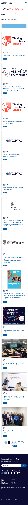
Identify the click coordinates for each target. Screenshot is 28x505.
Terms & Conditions (14, 495)
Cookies (22, 495)
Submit (24, 465)
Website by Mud (5, 497)
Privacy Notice (4, 495)
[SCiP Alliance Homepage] (6, 3)
